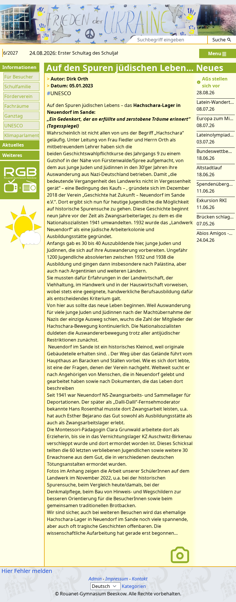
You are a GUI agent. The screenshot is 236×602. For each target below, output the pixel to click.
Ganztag (13, 116)
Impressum (116, 579)
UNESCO (13, 125)
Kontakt (139, 579)
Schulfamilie (17, 86)
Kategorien (134, 586)
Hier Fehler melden (26, 571)
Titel (106, 40)
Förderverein (18, 96)
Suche (219, 40)
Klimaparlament (21, 135)
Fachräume (16, 106)
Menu (214, 53)
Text (124, 40)
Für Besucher (18, 77)
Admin (95, 579)
